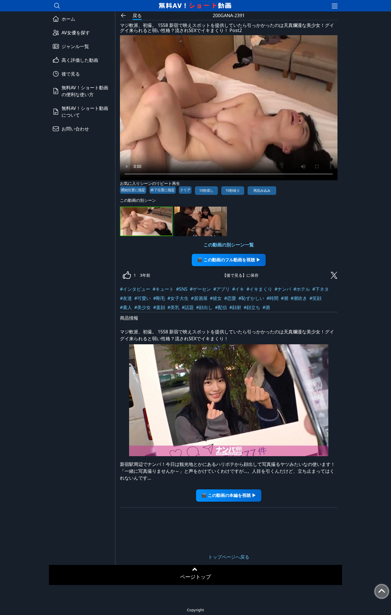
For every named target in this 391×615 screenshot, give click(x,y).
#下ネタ (320, 289)
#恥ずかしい (251, 298)
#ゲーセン (200, 289)
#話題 (188, 307)
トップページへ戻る (228, 557)
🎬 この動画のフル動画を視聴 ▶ (228, 259)
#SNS (181, 289)
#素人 (126, 307)
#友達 (126, 298)
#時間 (272, 298)
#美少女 (142, 307)
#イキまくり (259, 289)
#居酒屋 (199, 298)
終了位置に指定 (163, 189)
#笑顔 (315, 298)
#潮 (284, 298)
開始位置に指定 (133, 189)
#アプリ (221, 289)
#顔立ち (252, 307)
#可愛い (142, 298)
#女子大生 (178, 298)
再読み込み (261, 190)
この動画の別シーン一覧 (229, 245)
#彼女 (216, 298)
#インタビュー (135, 289)
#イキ (238, 289)
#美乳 (173, 307)
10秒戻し (206, 190)
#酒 (266, 307)
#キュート (163, 289)
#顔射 (235, 307)
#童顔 (159, 307)
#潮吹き (299, 298)
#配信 (221, 307)
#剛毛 (159, 298)
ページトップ (195, 576)
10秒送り (233, 190)
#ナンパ (283, 289)
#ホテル (301, 289)
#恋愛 (230, 298)
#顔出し (204, 307)
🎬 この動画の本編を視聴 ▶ (228, 495)
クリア (185, 189)
